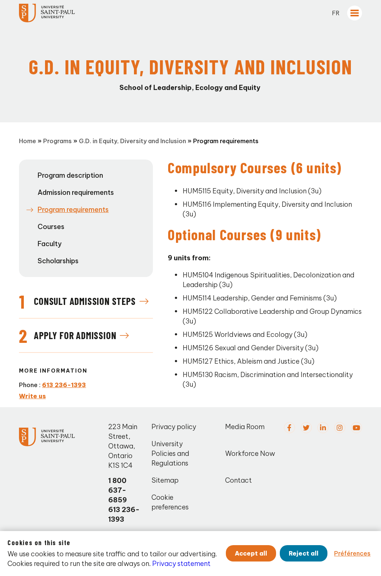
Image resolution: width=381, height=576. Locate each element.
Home (27, 141)
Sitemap (165, 480)
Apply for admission (75, 335)
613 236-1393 (64, 385)
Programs (57, 141)
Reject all (303, 553)
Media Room (245, 426)
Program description (70, 175)
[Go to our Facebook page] (289, 427)
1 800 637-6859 (117, 490)
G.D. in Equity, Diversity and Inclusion (132, 141)
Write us (32, 396)
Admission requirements (76, 192)
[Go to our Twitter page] (306, 427)
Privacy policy (173, 426)
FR (336, 13)
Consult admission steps (84, 301)
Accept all (251, 553)
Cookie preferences (170, 502)
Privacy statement (181, 563)
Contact (238, 480)
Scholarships (58, 261)
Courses (51, 226)
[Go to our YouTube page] (356, 427)
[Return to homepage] (47, 13)
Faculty (50, 243)
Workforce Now (250, 453)
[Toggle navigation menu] (354, 13)
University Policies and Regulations (170, 453)
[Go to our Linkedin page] (323, 427)
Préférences (352, 553)
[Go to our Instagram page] (339, 427)
